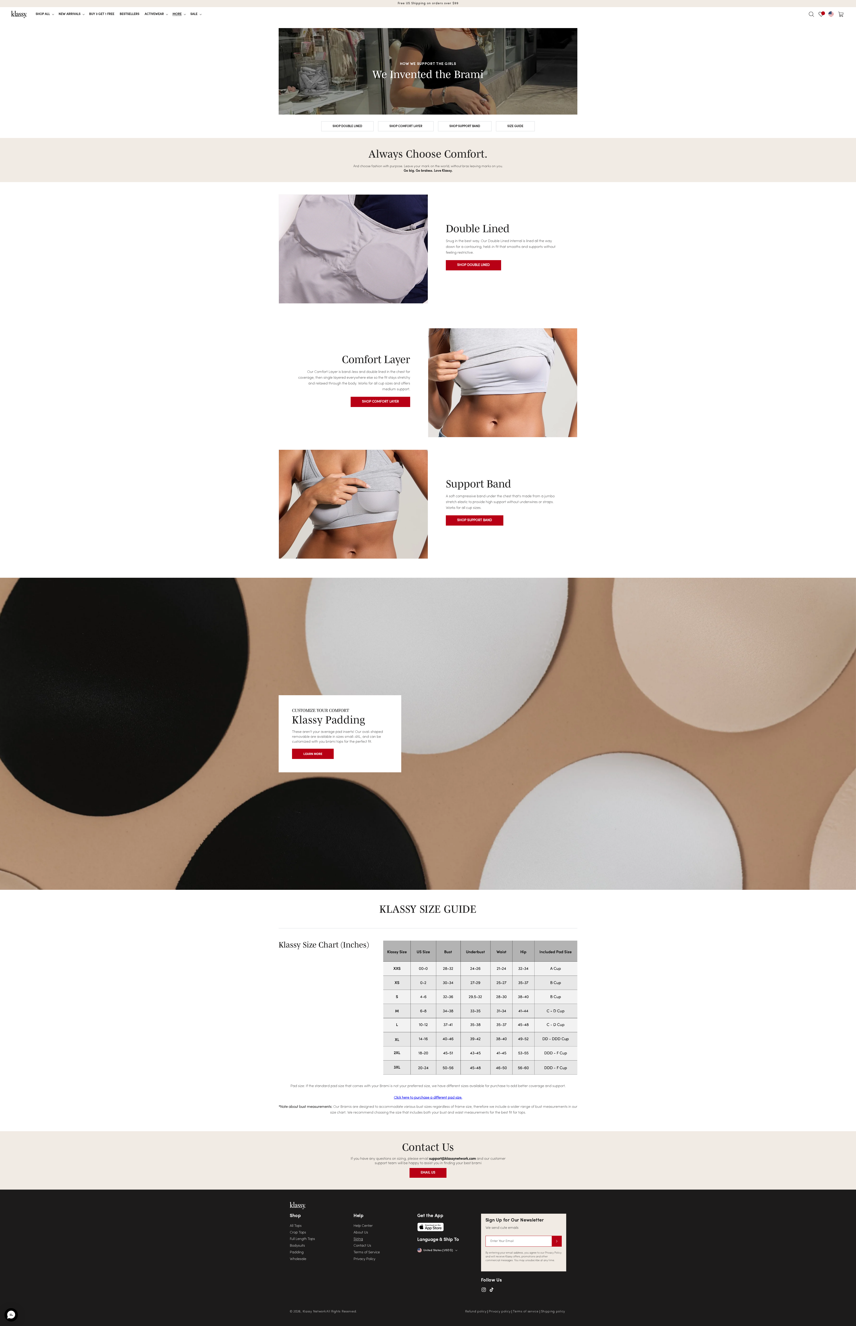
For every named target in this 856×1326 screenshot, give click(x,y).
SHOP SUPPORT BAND (464, 126)
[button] (44, 14)
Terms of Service (367, 1252)
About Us (361, 1232)
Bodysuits (297, 1246)
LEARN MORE (312, 754)
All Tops (296, 1226)
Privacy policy (499, 1311)
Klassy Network (314, 1311)
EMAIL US (428, 1172)
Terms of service (525, 1311)
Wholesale (298, 1259)
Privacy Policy (364, 1259)
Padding (297, 1252)
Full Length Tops (302, 1239)
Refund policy (475, 1311)
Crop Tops (298, 1232)
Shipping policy (553, 1311)
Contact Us (362, 1246)
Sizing (358, 1239)
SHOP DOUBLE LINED (347, 126)
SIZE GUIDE (515, 126)
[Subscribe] (557, 1241)
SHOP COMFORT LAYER (405, 126)
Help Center (363, 1226)
